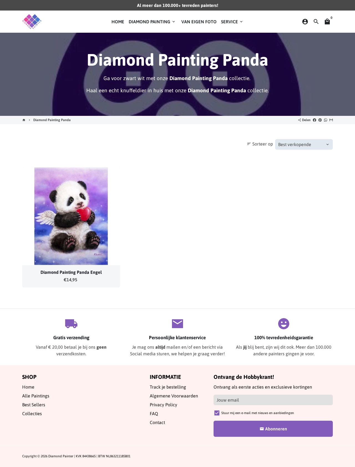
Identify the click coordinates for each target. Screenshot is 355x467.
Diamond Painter (60, 456)
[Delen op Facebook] (314, 120)
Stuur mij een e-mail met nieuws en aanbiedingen (257, 413)
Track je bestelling (168, 386)
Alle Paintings (35, 395)
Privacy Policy (163, 404)
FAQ (154, 413)
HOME (117, 21)
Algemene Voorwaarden (174, 395)
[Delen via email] (331, 120)
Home (28, 386)
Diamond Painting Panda (52, 120)
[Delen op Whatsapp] (325, 120)
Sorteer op (260, 143)
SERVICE (232, 21)
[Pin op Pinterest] (320, 120)
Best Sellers (33, 404)
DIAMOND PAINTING (152, 21)
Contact (157, 422)
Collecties (32, 413)
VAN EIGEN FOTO (199, 21)
